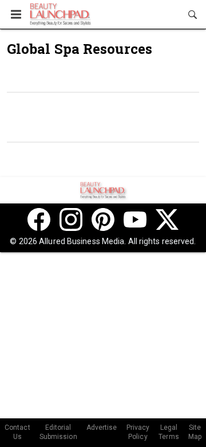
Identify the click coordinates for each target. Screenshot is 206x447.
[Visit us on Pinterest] (103, 219)
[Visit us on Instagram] (71, 219)
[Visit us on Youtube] (135, 219)
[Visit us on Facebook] (38, 219)
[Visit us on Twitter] (167, 219)
